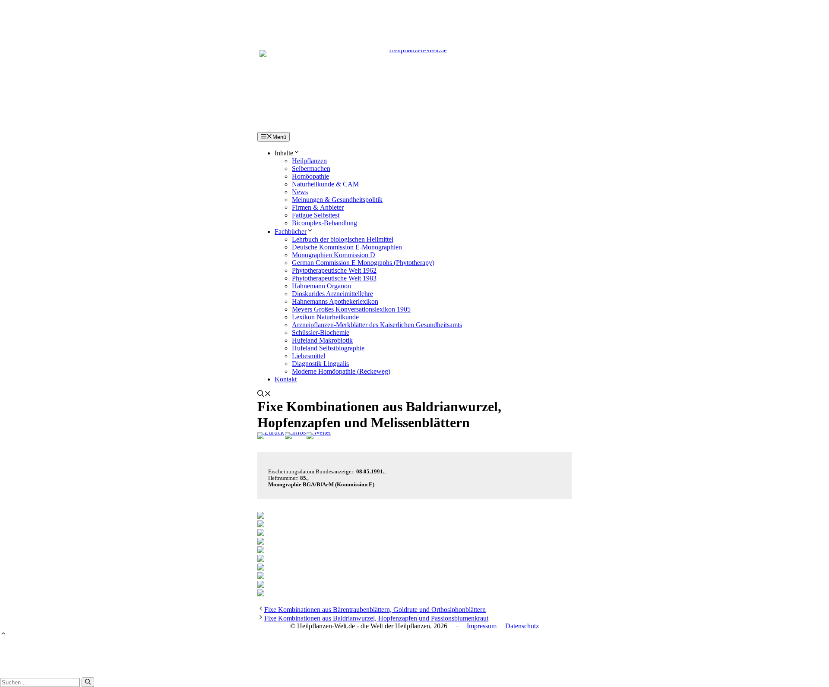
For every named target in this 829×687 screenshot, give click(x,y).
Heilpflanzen (309, 160)
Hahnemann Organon (321, 286)
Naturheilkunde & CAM (325, 184)
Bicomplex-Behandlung (324, 223)
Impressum (482, 626)
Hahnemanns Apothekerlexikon (335, 301)
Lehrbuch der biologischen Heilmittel (342, 239)
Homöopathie (310, 176)
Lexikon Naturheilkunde (325, 317)
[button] (264, 394)
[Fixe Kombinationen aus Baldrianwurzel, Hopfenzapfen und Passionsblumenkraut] (319, 435)
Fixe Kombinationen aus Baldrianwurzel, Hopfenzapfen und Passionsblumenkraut (376, 618)
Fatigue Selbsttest (315, 215)
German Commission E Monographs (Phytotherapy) (363, 262)
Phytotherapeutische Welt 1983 (334, 278)
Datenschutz (522, 626)
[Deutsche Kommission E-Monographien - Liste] (295, 435)
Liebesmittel (308, 355)
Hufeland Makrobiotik (322, 340)
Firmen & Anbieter (318, 207)
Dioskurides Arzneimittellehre (332, 293)
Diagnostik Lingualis (320, 363)
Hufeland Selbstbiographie (328, 348)
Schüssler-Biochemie (320, 332)
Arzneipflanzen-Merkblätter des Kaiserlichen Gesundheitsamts (377, 324)
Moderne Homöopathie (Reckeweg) (341, 371)
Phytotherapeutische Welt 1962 (334, 270)
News (300, 191)
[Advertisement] (414, 19)
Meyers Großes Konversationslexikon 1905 (351, 309)
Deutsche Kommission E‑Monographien (347, 247)
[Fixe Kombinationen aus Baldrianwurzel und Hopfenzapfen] (270, 435)
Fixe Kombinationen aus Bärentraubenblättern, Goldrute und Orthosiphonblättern (375, 609)
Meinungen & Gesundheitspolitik (337, 199)
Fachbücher (291, 231)
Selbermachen (311, 168)
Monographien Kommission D (333, 254)
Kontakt (286, 379)
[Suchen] (88, 682)
